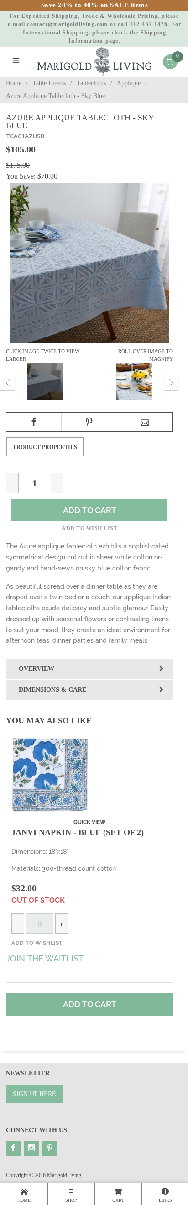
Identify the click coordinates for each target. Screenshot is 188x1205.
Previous (7, 382)
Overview (36, 668)
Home (13, 83)
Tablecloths (91, 83)
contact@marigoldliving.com (67, 24)
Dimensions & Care (52, 689)
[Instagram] (31, 1148)
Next (171, 382)
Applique (129, 83)
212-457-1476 (148, 24)
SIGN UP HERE (34, 1094)
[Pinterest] (49, 1148)
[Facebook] (13, 1148)
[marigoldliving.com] (94, 61)
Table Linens (49, 83)
